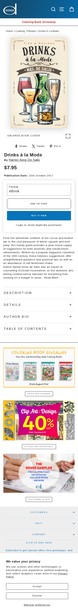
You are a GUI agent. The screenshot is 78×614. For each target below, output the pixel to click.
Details (12, 304)
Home (9, 31)
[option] (39, 22)
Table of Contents (25, 328)
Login (19, 225)
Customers (39, 512)
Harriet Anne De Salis (24, 160)
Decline (37, 595)
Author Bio (16, 316)
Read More (51, 277)
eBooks (31, 31)
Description (18, 293)
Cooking (20, 31)
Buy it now (39, 216)
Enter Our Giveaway (39, 394)
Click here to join (39, 499)
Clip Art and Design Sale (38, 446)
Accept (37, 586)
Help (39, 523)
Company (39, 534)
